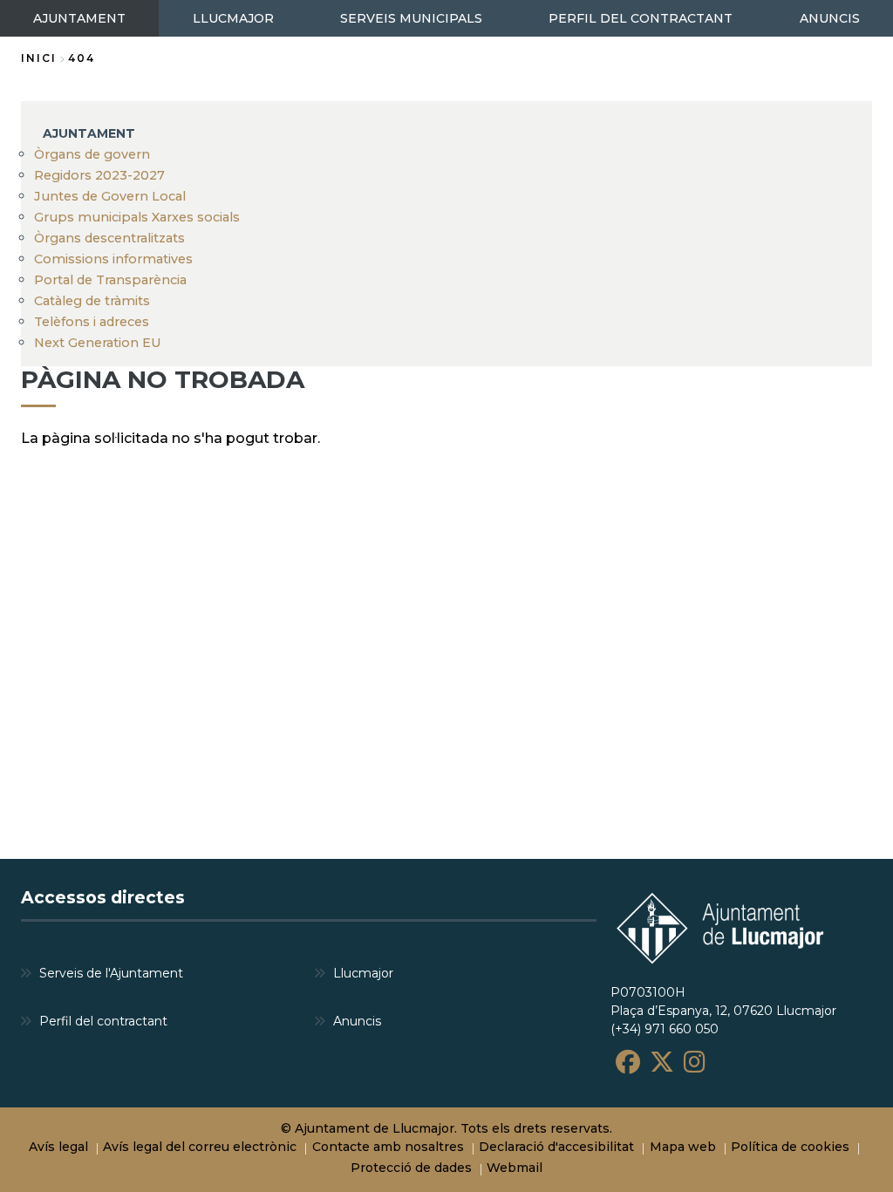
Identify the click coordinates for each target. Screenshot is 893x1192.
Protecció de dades (411, 1167)
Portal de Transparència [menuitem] (110, 280)
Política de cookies (790, 1147)
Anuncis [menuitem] (357, 1021)
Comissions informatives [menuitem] (113, 259)
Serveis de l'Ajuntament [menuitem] (111, 973)
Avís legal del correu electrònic (200, 1147)
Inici (39, 58)
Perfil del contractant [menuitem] (103, 1021)
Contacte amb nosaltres (388, 1147)
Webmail (514, 1167)
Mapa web (683, 1147)
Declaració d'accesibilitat (556, 1147)
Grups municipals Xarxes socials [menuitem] (137, 217)
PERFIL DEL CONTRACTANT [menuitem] (641, 18)
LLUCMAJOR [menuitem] (233, 18)
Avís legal (58, 1147)
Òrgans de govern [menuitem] (92, 154)
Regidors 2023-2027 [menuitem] (99, 175)
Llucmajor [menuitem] (363, 973)
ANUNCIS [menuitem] (830, 18)
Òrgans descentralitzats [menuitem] (109, 238)
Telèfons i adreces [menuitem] (91, 322)
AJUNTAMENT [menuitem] (79, 18)
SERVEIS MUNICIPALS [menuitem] (411, 18)
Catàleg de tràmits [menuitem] (92, 301)
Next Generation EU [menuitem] (97, 343)
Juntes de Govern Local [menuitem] (110, 196)
